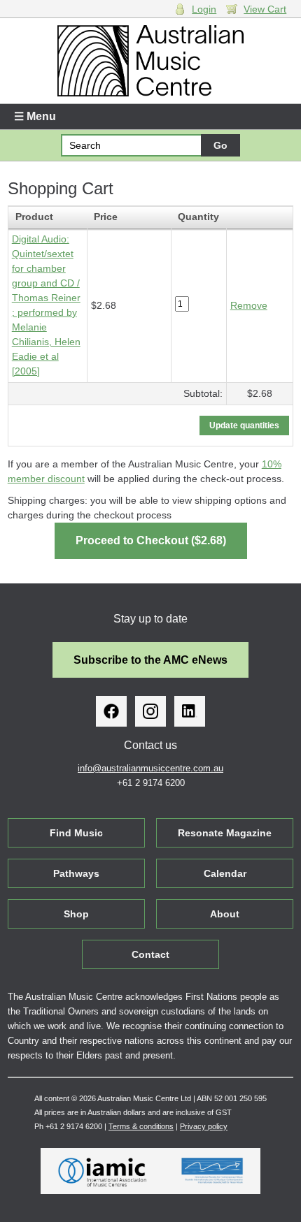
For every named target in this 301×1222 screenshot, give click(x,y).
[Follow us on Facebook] (111, 711)
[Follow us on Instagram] (150, 711)
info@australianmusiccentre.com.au (150, 768)
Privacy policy (203, 1126)
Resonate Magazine (225, 832)
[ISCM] (212, 1171)
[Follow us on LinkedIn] (189, 711)
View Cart (265, 9)
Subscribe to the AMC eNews (150, 660)
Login (204, 9)
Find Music (76, 832)
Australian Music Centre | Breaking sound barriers (151, 60)
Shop (76, 913)
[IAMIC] (102, 1171)
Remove (248, 305)
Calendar (225, 873)
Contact (150, 954)
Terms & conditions (141, 1126)
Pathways (76, 873)
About (224, 913)
